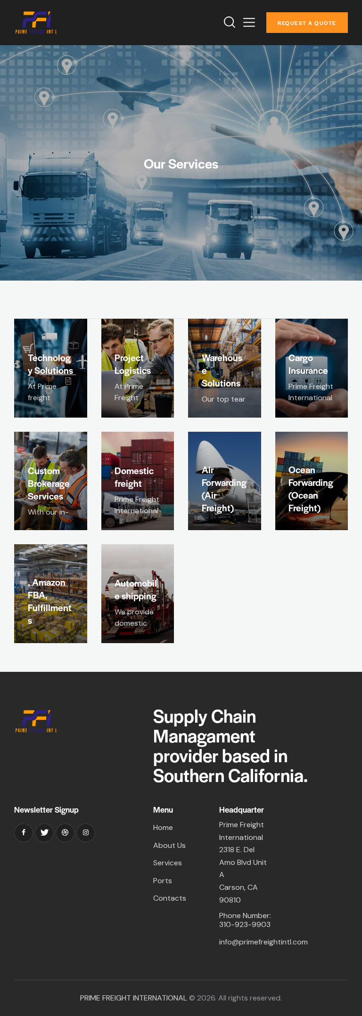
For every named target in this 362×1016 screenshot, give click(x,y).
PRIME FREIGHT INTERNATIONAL (133, 998)
